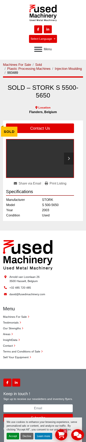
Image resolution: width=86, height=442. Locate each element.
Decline (27, 436)
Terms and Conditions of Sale (21, 351)
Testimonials (11, 322)
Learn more (43, 436)
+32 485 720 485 (20, 287)
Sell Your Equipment (16, 357)
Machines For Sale (15, 316)
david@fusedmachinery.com (27, 294)
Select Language (41, 38)
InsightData (10, 339)
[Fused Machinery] (27, 254)
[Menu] (38, 49)
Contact (8, 345)
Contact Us (40, 128)
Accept (13, 436)
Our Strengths (12, 328)
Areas (6, 334)
